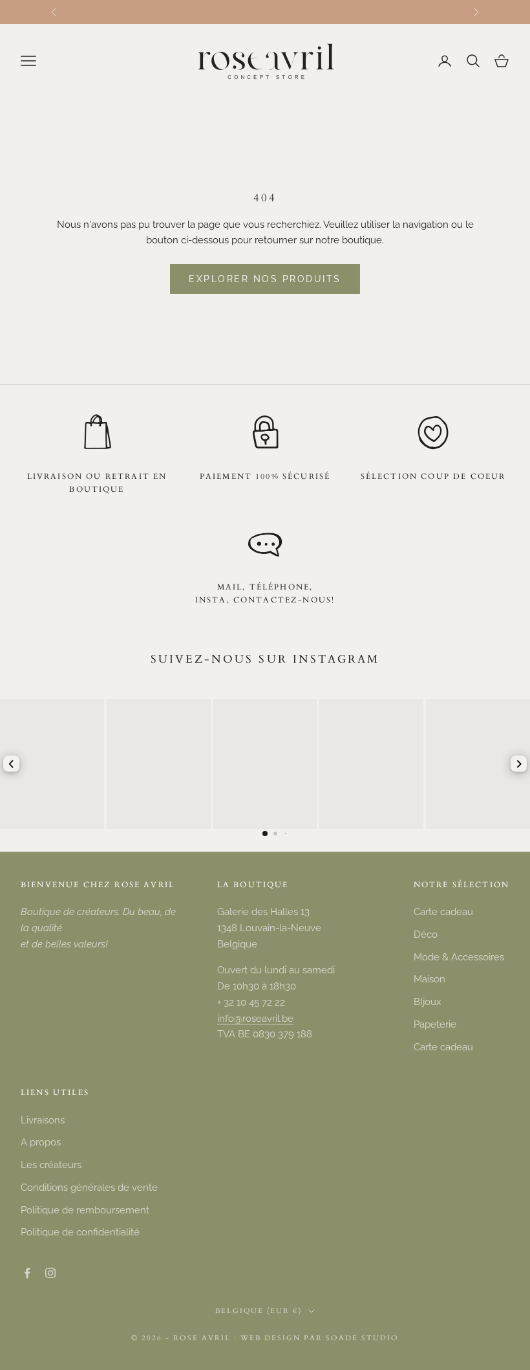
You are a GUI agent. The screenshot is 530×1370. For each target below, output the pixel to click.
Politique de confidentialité (80, 1232)
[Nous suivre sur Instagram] (50, 1272)
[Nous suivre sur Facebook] (27, 1272)
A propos (41, 1142)
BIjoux (427, 1002)
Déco (426, 934)
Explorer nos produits (265, 279)
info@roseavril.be (255, 1018)
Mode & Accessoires (459, 957)
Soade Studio (362, 1338)
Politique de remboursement (85, 1210)
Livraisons (43, 1120)
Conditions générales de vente (89, 1187)
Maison (429, 979)
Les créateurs (51, 1165)
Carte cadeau (443, 912)
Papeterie (435, 1024)
